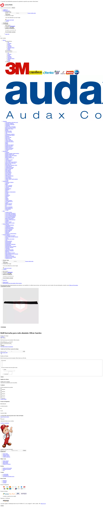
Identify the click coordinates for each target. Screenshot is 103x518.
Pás (6, 205)
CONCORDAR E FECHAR (5, 286)
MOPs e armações (8, 203)
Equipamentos (5, 181)
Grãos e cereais (8, 139)
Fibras (6, 197)
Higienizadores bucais (9, 228)
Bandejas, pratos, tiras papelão (11, 155)
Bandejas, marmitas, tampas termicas (12, 153)
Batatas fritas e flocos (9, 128)
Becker (9, 48)
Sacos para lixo (8, 173)
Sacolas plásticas (8, 172)
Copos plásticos (8, 160)
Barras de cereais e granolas (10, 127)
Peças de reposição (8, 206)
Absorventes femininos (9, 225)
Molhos (6, 143)
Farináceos (7, 136)
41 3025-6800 (5, 474)
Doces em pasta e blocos (9, 135)
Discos (6, 190)
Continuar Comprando (4, 423)
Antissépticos (7, 226)
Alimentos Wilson (11, 47)
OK (24, 351)
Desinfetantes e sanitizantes (10, 244)
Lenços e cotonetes (8, 229)
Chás (6, 133)
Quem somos (5, 453)
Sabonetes (7, 232)
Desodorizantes (8, 245)
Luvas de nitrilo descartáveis (10, 215)
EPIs (4, 211)
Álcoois (6, 237)
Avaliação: (2, 336)
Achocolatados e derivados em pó (11, 122)
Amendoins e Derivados (9, 124)
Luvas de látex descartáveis (10, 213)
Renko (9, 44)
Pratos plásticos (8, 171)
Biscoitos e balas (8, 130)
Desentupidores (8, 188)
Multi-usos (7, 251)
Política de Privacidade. (73, 285)
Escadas (6, 192)
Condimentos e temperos (10, 134)
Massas (6, 142)
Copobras (9, 43)
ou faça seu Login (6, 10)
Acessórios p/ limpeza (9, 182)
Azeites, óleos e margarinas (10, 126)
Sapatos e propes (8, 221)
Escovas (6, 194)
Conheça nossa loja (6, 456)
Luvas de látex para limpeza (10, 214)
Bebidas (6, 129)
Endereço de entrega (7, 464)
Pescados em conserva (9, 144)
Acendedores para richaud (10, 235)
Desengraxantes (8, 242)
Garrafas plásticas (8, 166)
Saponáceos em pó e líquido (10, 257)
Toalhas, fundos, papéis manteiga (11, 179)
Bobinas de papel (8, 156)
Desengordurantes (8, 241)
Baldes (6, 184)
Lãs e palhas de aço (9, 201)
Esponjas (7, 196)
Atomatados (7, 125)
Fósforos (7, 199)
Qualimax (9, 45)
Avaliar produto (3, 399)
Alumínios (7, 152)
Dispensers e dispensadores (10, 191)
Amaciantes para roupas (9, 238)
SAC (4, 470)
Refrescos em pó (8, 146)
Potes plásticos (8, 170)
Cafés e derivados (8, 132)
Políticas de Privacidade (7, 468)
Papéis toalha (7, 231)
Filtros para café (8, 164)
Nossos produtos (6, 454)
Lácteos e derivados (9, 140)
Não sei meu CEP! (4, 352)
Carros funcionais (8, 186)
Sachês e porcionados (9, 148)
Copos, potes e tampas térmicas (11, 161)
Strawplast (10, 46)
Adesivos (7, 183)
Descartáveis (5, 151)
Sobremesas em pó (8, 149)
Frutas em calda (8, 137)
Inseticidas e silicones (9, 247)
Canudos (7, 158)
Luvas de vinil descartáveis (10, 216)
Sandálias (7, 220)
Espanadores (7, 195)
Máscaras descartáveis (9, 218)
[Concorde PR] (6, 6)
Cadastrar (7, 21)
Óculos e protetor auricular (10, 219)
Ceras (6, 239)
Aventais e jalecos (8, 212)
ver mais (6, 150)
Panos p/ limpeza (8, 204)
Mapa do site (43, 503)
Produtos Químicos (6, 234)
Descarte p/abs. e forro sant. (10, 163)
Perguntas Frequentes (7, 469)
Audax (9, 49)
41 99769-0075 (6, 475)
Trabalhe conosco (6, 455)
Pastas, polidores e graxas (10, 252)
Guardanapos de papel (9, 167)
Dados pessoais (6, 460)
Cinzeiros (7, 187)
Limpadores (7, 248)
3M (8, 42)
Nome (5, 369)
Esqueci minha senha (32, 13)
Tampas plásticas (8, 177)
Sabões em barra (8, 254)
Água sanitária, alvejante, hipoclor (11, 236)
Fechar (2, 505)
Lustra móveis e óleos (9, 249)
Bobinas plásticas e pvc (9, 157)
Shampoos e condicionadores (10, 233)
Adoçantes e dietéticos (9, 123)
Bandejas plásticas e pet (9, 154)
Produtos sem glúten (9, 145)
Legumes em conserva (9, 141)
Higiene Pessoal (6, 223)
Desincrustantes (8, 243)
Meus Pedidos (5, 463)
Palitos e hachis (8, 169)
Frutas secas (7, 138)
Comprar (2, 345)
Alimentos (5, 121)
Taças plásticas (8, 176)
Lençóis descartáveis (9, 168)
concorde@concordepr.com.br (8, 476)
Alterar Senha (5, 461)
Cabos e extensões (8, 185)
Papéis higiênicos (8, 230)
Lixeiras (6, 202)
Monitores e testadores (9, 250)
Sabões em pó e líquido (9, 256)
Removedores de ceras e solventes (11, 253)
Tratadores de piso (8, 258)
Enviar (2, 376)
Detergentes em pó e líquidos (10, 246)
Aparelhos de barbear (9, 227)
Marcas (4, 40)
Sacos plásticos (8, 174)
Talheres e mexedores (9, 175)
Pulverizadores (8, 208)
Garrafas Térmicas (8, 200)
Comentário (6, 374)
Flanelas (6, 198)
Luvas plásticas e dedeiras (10, 217)
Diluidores (7, 189)
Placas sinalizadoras (9, 207)
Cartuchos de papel (8, 159)
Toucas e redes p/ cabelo (9, 222)
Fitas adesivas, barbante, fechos (11, 165)
